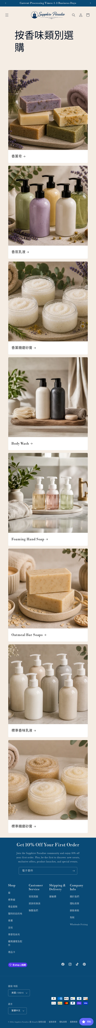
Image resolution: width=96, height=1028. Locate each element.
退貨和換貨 (34, 903)
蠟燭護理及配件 (15, 943)
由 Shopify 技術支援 (38, 1022)
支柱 (10, 927)
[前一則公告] (5, 3)
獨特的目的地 (15, 913)
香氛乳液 (19, 252)
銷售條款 (74, 910)
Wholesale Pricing (79, 924)
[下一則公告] (90, 3)
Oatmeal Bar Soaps (27, 635)
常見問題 (33, 896)
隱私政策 (74, 903)
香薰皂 (17, 156)
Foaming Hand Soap (28, 539)
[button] (6, 15)
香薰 (10, 920)
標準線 (11, 899)
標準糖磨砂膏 (22, 826)
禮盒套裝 (13, 906)
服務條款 (74, 1022)
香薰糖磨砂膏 (22, 348)
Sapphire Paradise (22, 1022)
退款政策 (52, 1022)
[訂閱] (73, 871)
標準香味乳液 (22, 731)
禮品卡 (11, 952)
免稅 (72, 917)
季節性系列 (14, 934)
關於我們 (74, 896)
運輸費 (52, 896)
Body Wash (20, 443)
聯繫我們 (33, 910)
